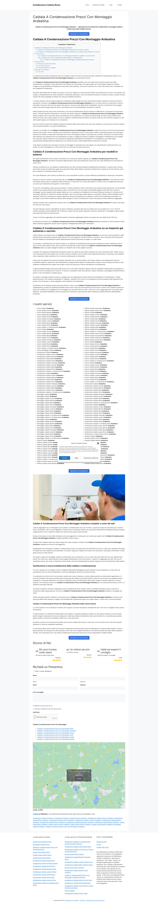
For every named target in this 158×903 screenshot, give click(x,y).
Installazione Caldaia (98, 5)
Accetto (79, 778)
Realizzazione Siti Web (71, 900)
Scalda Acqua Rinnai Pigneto (74, 854)
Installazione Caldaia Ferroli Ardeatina (61, 820)
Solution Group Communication (95, 900)
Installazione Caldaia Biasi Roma (43, 877)
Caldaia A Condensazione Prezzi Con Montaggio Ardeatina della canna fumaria (67, 59)
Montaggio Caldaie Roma (41, 844)
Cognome (83, 681)
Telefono (83, 685)
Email (35, 685)
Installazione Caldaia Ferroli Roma (44, 874)
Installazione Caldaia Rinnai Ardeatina (52, 822)
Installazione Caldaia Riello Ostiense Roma (79, 865)
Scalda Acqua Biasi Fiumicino (74, 867)
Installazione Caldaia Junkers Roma (44, 872)
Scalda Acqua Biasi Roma (41, 852)
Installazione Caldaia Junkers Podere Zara (79, 862)
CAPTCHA (36, 712)
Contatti (119, 5)
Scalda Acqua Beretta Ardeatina (102, 824)
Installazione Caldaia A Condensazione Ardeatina (70, 818)
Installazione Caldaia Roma (46, 5)
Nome (34, 681)
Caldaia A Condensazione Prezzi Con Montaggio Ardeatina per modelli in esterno (62, 50)
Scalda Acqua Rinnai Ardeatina (80, 824)
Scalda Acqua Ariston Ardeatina (59, 824)
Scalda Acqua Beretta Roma (42, 842)
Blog (111, 5)
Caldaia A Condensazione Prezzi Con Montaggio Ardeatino (56, 731)
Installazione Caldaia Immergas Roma (45, 863)
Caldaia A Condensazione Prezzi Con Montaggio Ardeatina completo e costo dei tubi (66, 56)
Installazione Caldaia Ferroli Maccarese (78, 883)
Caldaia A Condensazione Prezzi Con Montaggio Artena (55, 737)
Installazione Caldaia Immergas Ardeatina (80, 822)
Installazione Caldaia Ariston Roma (44, 880)
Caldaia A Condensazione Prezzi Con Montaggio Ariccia (55, 733)
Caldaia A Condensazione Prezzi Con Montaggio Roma (55, 728)
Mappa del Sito (101, 842)
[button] (98, 443)
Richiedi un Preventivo (79, 34)
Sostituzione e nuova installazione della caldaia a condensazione (60, 58)
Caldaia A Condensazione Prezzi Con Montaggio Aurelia (55, 739)
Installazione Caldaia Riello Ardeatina (106, 822)
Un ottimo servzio (43, 65)
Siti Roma (82, 900)
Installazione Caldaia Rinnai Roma (44, 866)
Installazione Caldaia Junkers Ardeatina (88, 820)
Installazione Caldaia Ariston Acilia (76, 893)
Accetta (64, 458)
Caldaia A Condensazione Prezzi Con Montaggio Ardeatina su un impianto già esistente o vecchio (68, 52)
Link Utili (40, 71)
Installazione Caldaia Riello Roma (44, 861)
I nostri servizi (39, 54)
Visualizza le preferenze (91, 458)
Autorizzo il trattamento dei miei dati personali (47, 709)
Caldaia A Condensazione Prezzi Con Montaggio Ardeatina (53, 48)
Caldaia (35, 814)
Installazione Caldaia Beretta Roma (44, 869)
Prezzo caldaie (69, 890)
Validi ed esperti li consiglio (46, 67)
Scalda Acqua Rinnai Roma (42, 858)
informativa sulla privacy (46, 705)
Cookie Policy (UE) (103, 847)
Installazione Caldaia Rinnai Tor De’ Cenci (78, 880)
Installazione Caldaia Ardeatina (43, 818)
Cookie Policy (79, 775)
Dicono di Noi (39, 62)
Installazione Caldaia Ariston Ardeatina (100, 818)
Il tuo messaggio (38, 692)
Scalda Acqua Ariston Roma (42, 855)
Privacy (99, 844)
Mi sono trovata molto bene (46, 63)
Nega (76, 458)
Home (87, 5)
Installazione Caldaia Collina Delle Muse (78, 847)
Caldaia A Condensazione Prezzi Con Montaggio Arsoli (55, 735)
